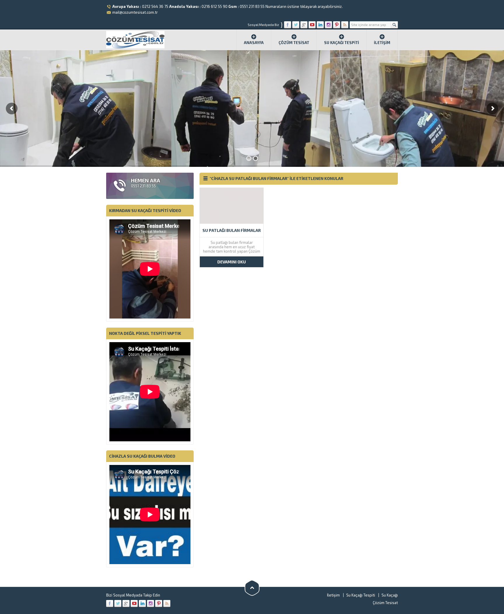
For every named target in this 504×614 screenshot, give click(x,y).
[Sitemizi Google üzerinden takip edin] (303, 24)
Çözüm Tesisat (294, 42)
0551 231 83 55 (252, 6)
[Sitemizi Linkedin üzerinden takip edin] (320, 24)
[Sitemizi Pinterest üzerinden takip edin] (336, 24)
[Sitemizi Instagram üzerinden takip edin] (328, 24)
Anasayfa (254, 42)
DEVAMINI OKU (231, 261)
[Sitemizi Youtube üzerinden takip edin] (312, 24)
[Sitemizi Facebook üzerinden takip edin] (287, 24)
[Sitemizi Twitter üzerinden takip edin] (295, 24)
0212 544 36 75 (155, 6)
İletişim (382, 42)
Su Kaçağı (390, 595)
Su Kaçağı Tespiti (341, 42)
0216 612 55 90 (215, 6)
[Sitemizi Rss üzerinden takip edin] (344, 24)
